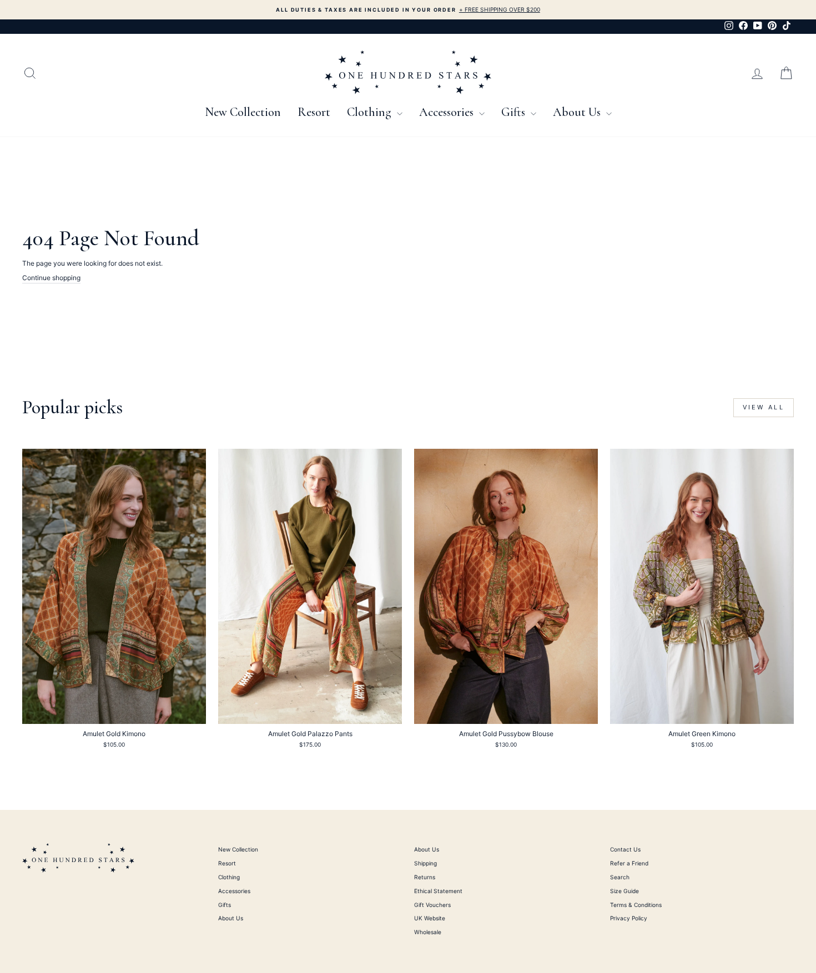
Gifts (514, 112)
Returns (424, 877)
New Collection (243, 112)
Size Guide (624, 891)
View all (763, 407)
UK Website (429, 918)
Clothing (370, 112)
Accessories (447, 112)
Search (619, 877)
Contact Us (625, 849)
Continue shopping (51, 277)
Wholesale (427, 932)
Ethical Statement (438, 891)
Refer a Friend (629, 863)
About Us (578, 112)
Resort (314, 112)
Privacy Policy (628, 918)
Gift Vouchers (432, 904)
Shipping (425, 863)
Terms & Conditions (636, 904)
